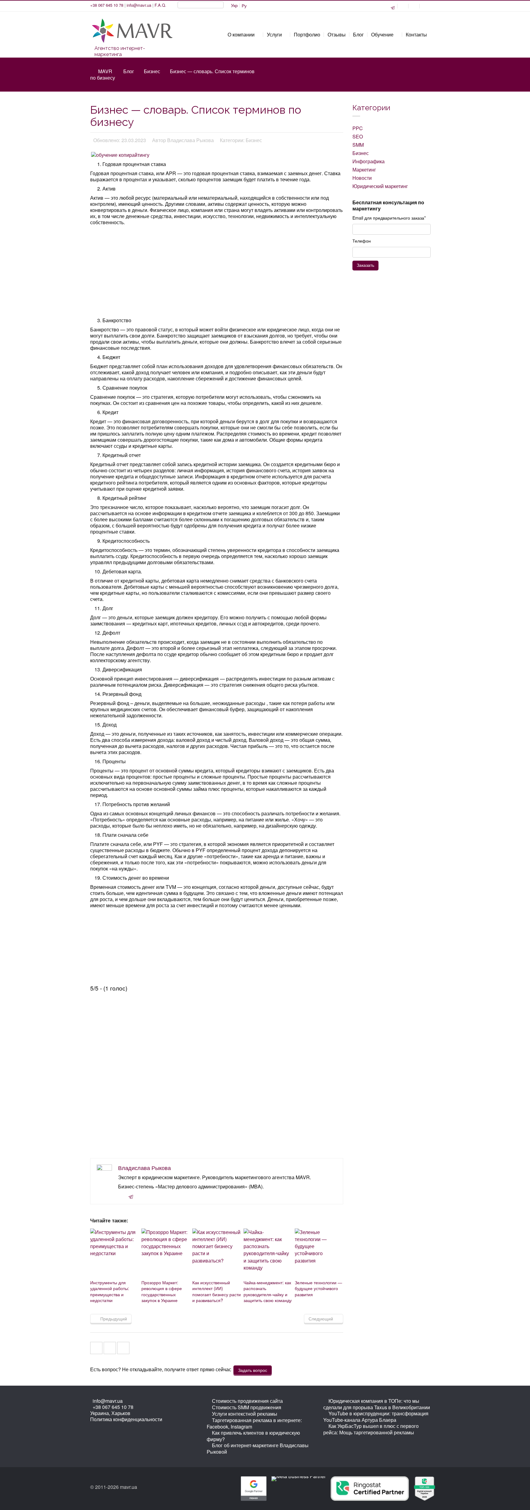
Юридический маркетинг (380, 186)
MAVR (105, 71)
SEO (357, 136)
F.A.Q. (160, 5)
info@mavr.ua (139, 5)
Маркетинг (364, 169)
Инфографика (368, 161)
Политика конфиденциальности (126, 1419)
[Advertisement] (217, 272)
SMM (358, 144)
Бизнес (152, 71)
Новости (362, 177)
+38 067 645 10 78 (106, 5)
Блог (128, 71)
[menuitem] (234, 5)
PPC (357, 128)
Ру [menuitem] (244, 5)
